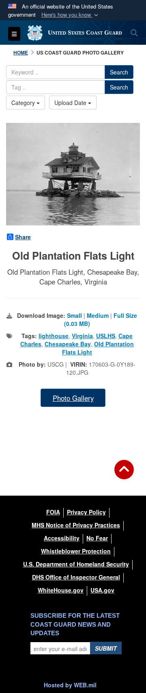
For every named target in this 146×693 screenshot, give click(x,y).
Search (119, 72)
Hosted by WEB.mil (70, 685)
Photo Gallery (73, 398)
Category (23, 102)
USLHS (105, 336)
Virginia (82, 336)
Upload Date (71, 102)
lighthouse (54, 336)
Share (23, 237)
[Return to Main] (124, 474)
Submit (106, 648)
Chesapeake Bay (68, 344)
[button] (70, 15)
